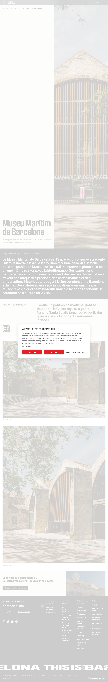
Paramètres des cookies (75, 352)
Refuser (54, 352)
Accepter (32, 352)
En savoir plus (27, 346)
